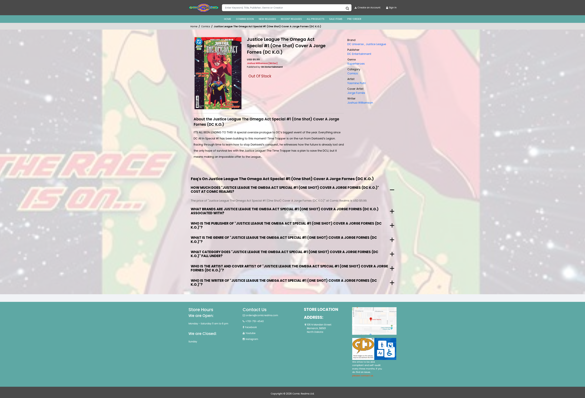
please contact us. (363, 375)
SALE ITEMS (335, 19)
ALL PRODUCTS (315, 19)
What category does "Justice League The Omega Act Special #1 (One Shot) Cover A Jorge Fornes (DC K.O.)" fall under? (284, 254)
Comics (205, 26)
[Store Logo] (203, 7)
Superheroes (356, 64)
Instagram (252, 339)
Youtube (250, 333)
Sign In (392, 7)
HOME (227, 19)
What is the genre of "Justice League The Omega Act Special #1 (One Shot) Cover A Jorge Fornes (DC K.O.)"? (284, 239)
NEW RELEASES (267, 19)
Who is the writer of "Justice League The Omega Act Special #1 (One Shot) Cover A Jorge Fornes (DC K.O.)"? (284, 282)
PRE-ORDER (354, 19)
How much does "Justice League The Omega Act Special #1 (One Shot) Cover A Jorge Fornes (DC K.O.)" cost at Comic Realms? (285, 189)
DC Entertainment (359, 54)
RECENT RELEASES (291, 19)
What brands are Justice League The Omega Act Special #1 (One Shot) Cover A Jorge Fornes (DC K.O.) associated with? (285, 211)
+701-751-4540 (254, 321)
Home (193, 26)
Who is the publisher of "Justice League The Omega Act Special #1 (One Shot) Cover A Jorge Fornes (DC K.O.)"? (286, 225)
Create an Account (369, 7)
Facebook (251, 327)
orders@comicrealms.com (262, 315)
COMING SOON (245, 19)
